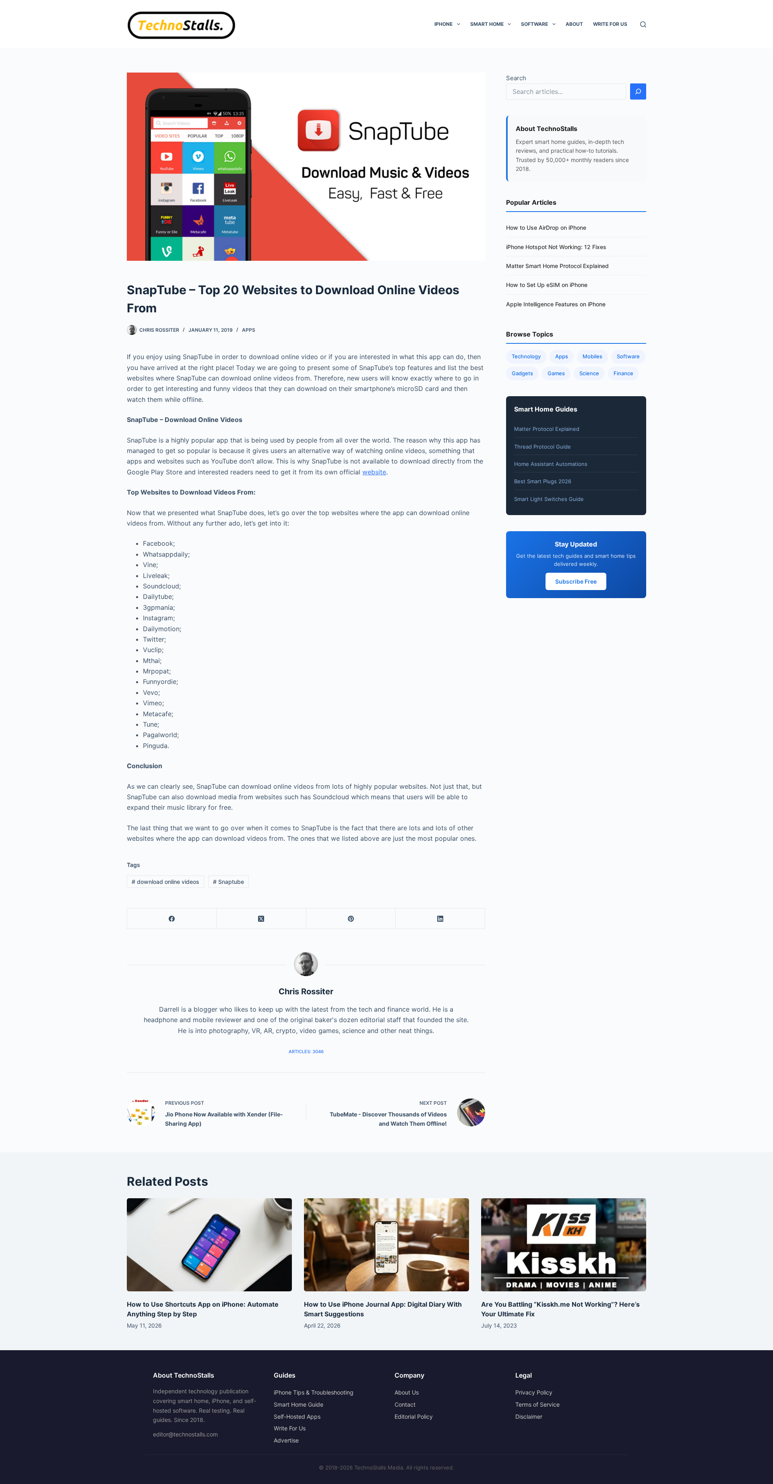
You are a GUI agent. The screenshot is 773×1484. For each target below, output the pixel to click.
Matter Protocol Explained (546, 429)
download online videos (165, 881)
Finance (623, 373)
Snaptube (228, 881)
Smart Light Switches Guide (549, 499)
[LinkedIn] (440, 918)
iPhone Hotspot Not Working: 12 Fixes (556, 246)
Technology (526, 356)
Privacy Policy (533, 1392)
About (574, 24)
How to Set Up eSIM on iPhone (546, 284)
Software (534, 24)
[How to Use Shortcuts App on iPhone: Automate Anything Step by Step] (209, 1244)
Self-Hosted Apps (297, 1416)
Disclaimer (528, 1416)
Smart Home (487, 24)
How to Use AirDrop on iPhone (546, 227)
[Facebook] (172, 918)
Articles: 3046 (306, 1051)
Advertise (286, 1440)
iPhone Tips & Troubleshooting (313, 1392)
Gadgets (522, 373)
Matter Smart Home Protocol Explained (557, 265)
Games (556, 373)
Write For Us (610, 24)
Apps (248, 330)
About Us (407, 1392)
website (374, 472)
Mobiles (592, 356)
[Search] (643, 24)
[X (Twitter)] (261, 918)
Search (516, 78)
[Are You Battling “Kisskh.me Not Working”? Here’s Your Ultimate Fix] (563, 1244)
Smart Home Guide (298, 1404)
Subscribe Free (576, 581)
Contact (405, 1404)
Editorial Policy (414, 1416)
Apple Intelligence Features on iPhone (556, 304)
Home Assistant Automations (550, 464)
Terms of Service (537, 1404)
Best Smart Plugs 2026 (542, 481)
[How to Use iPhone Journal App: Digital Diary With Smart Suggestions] (386, 1244)
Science (589, 373)
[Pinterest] (351, 918)
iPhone (443, 24)
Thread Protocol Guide (542, 446)
